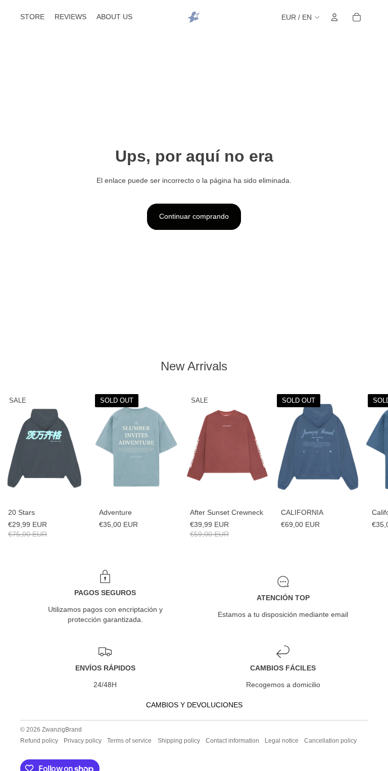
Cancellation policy (330, 740)
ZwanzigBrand (62, 729)
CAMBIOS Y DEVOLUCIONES (194, 705)
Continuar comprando (194, 216)
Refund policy (39, 740)
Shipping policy (179, 740)
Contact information (232, 740)
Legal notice (282, 740)
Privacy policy (83, 740)
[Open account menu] (334, 17)
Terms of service (129, 740)
